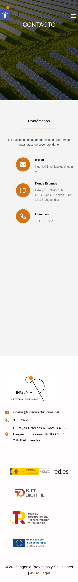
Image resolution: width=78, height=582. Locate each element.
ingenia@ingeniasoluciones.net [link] (36, 412)
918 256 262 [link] (22, 420)
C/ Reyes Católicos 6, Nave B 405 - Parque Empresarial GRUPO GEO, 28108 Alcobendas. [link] (39, 434)
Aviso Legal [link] (40, 573)
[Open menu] (73, 16)
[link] (5, 15)
